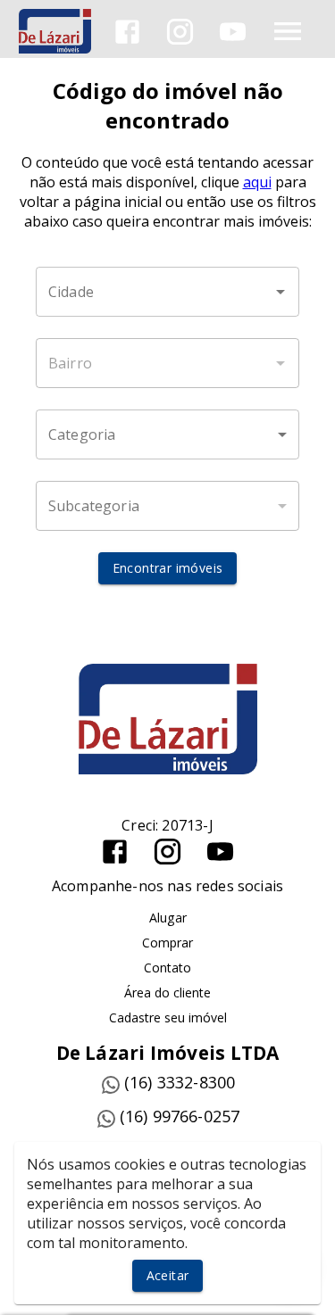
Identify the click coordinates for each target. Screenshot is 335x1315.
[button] (167, 434)
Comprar (167, 942)
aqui (257, 182)
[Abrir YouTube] (232, 31)
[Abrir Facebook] (127, 31)
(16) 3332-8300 (180, 1082)
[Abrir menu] (287, 31)
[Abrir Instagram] (180, 31)
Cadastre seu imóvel (168, 1017)
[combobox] (167, 292)
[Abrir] (280, 291)
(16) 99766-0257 (180, 1116)
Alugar (168, 917)
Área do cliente (167, 992)
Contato (167, 967)
